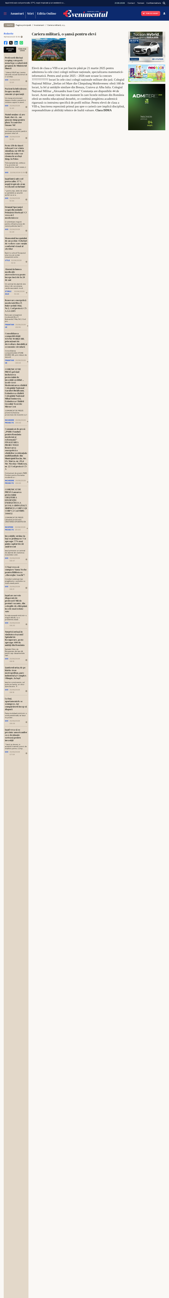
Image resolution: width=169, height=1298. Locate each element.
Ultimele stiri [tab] (10, 50)
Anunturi (17, 13)
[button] (66, 3)
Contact (131, 3)
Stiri (30, 13)
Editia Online (46, 13)
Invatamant (39, 25)
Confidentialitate (153, 3)
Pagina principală (23, 25)
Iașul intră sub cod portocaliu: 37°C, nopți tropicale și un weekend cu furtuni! (35, 3)
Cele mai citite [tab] (22, 50)
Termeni (140, 3)
